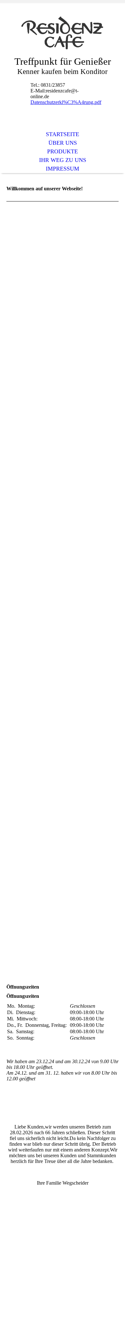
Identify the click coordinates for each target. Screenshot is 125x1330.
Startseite (62, 134)
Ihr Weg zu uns (62, 160)
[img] (62, 34)
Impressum (62, 168)
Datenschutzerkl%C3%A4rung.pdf (65, 102)
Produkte (62, 151)
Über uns (62, 143)
